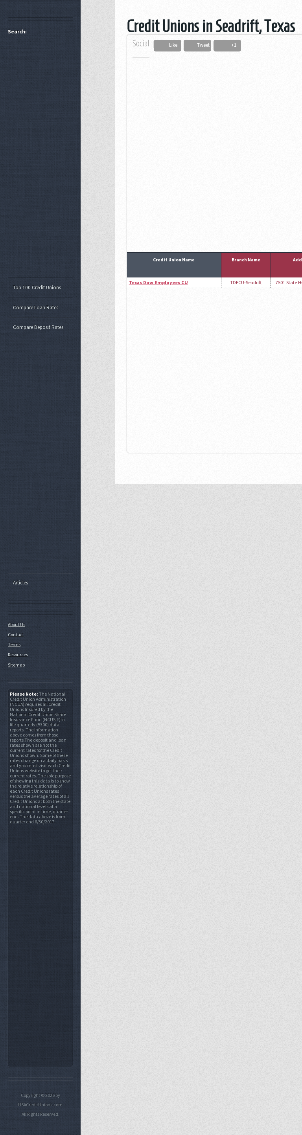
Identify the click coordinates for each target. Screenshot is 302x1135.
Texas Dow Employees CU (158, 282)
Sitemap (16, 665)
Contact (16, 634)
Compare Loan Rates (35, 307)
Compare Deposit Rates (38, 327)
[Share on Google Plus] (224, 45)
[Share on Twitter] (190, 45)
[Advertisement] (44, 159)
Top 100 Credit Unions (37, 287)
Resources (18, 654)
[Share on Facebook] (162, 45)
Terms (14, 644)
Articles (20, 582)
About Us (16, 624)
